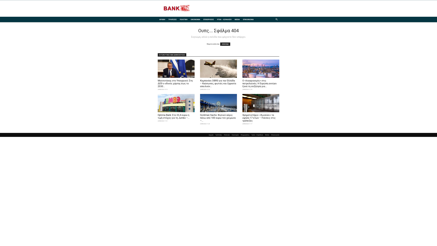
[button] (276, 20)
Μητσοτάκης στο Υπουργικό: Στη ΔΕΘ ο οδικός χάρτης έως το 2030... (175, 83)
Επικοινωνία (248, 19)
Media (237, 19)
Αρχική (162, 19)
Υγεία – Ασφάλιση (224, 19)
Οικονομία (195, 19)
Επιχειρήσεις (208, 19)
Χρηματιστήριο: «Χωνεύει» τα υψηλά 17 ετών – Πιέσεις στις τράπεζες (259, 118)
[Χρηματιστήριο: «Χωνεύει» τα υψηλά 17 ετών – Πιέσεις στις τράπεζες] (260, 103)
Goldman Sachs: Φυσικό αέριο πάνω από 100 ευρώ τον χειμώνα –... (218, 118)
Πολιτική (183, 19)
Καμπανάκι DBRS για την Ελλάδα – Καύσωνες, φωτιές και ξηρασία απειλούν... (218, 83)
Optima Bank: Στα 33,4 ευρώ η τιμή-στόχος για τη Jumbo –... (174, 116)
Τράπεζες (172, 19)
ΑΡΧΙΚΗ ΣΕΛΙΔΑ (225, 44)
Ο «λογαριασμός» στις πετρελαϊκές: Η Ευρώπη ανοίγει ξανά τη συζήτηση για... (259, 83)
